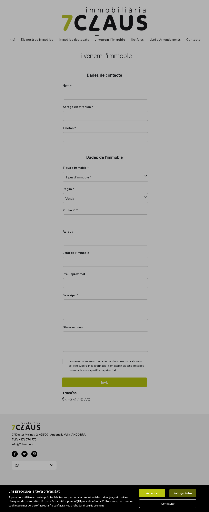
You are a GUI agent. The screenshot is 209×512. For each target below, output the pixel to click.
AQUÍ (77, 501)
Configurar (168, 503)
